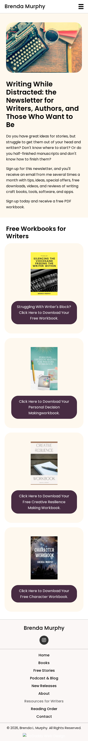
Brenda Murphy (25, 6)
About (44, 693)
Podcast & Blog (44, 678)
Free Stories (44, 670)
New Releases (44, 685)
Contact (44, 716)
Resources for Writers (44, 701)
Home (44, 655)
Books (44, 662)
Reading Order (44, 708)
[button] (44, 640)
